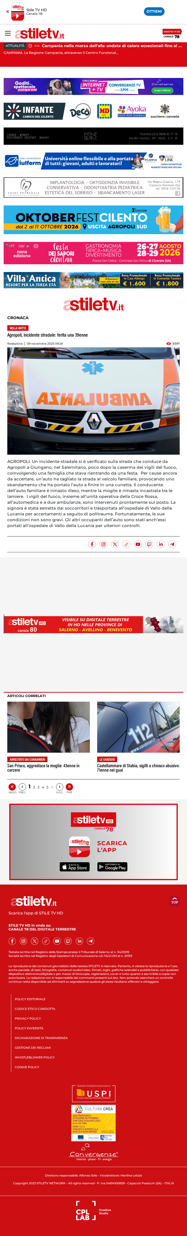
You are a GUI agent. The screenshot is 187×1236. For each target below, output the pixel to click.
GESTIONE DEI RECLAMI (33, 1047)
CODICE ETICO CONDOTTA (35, 1009)
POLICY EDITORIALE (30, 999)
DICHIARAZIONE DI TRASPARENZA (41, 1038)
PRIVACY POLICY (28, 1018)
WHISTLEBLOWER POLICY (35, 1057)
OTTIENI (154, 11)
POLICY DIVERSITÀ (29, 1028)
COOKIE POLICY (27, 1067)
